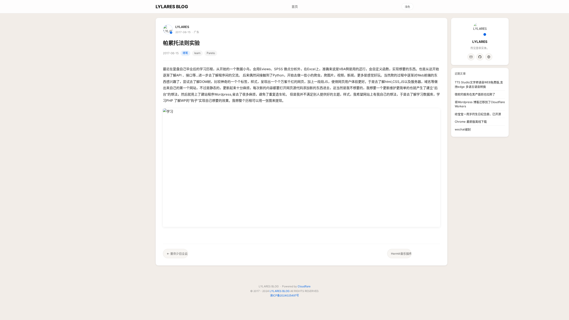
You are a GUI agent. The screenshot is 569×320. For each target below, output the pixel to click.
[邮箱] (471, 56)
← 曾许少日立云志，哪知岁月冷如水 (177, 253)
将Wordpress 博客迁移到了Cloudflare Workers (480, 104)
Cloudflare (304, 286)
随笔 (185, 53)
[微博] (488, 56)
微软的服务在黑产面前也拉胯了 (475, 94)
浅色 (407, 6)
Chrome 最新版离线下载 (471, 121)
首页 (295, 6)
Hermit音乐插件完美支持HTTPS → (401, 253)
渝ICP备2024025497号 (284, 295)
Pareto (211, 53)
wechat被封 (463, 129)
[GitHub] (479, 56)
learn (197, 53)
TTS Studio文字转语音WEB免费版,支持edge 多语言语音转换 (479, 84)
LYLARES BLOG (172, 6)
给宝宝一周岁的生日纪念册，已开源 (478, 114)
